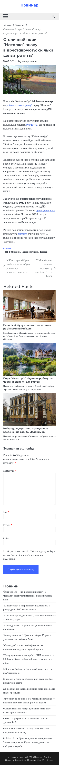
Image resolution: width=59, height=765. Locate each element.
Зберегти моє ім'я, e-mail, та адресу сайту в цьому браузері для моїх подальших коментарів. (29, 555)
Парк (17, 251)
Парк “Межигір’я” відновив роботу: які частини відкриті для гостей (28, 380)
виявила (22, 234)
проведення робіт (45, 210)
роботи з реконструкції (19, 105)
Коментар (9, 471)
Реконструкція (30, 251)
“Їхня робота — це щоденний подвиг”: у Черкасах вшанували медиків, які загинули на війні (27, 595)
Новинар (29, 5)
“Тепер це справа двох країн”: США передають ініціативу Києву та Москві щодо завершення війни (28, 659)
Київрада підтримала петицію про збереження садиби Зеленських (25, 430)
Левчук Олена (29, 61)
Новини (7, 248)
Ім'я (6, 512)
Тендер (44, 251)
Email (7, 525)
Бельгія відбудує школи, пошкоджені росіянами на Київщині (27, 326)
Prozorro (32, 125)
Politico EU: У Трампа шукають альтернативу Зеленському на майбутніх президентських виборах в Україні (27, 742)
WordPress (47, 760)
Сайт (6, 538)
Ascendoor (21, 760)
